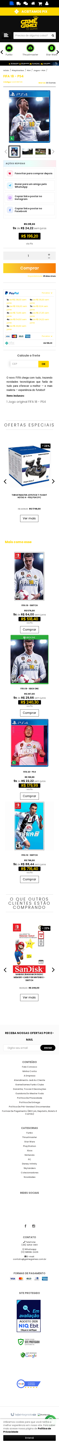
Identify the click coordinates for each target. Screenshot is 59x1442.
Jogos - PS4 (39, 70)
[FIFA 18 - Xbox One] (29, 676)
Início (6, 70)
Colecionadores (29, 1172)
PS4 (28, 70)
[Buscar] (53, 35)
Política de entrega (29, 1102)
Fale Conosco (29, 1067)
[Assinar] (48, 1048)
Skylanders (30, 1168)
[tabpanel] (29, 482)
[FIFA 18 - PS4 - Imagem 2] (27, 151)
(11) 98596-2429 (29, 1251)
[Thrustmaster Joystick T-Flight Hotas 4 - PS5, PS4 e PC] (29, 482)
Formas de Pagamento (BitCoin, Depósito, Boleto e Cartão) (29, 1112)
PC (29, 1159)
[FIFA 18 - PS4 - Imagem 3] (41, 151)
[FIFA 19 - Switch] (29, 843)
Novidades (29, 1177)
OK (44, 364)
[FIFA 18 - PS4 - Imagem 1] (14, 151)
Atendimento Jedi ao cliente (29, 1080)
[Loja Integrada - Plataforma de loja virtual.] (23, 1415)
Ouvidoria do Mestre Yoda (29, 1093)
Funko (29, 1133)
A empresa (29, 1075)
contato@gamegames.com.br (29, 1258)
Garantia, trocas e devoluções (29, 1089)
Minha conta (29, 1071)
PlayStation (18, 70)
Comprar (29, 268)
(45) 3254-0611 (29, 1243)
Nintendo (30, 1155)
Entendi (29, 1438)
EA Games (51, 82)
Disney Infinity (29, 1163)
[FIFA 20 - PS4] (29, 759)
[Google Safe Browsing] (28, 1355)
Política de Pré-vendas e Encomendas (29, 1106)
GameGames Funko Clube (29, 1084)
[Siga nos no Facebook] (25, 1226)
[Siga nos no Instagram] (34, 1226)
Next (53, 150)
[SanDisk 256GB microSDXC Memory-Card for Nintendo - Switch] (29, 963)
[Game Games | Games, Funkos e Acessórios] (29, 23)
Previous (5, 151)
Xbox (29, 1150)
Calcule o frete (28, 355)
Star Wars (29, 1141)
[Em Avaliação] (28, 1316)
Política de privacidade (29, 1098)
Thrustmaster (29, 1137)
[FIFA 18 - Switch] (29, 593)
